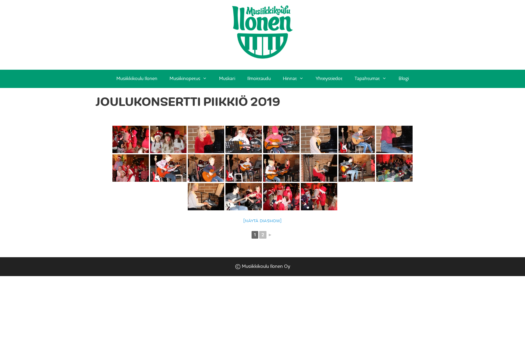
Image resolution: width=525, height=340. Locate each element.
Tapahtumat (367, 79)
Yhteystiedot (329, 79)
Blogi (404, 79)
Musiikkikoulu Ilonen (136, 79)
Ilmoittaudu (259, 79)
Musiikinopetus (185, 79)
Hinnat (290, 79)
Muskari (227, 79)
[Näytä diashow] (262, 221)
